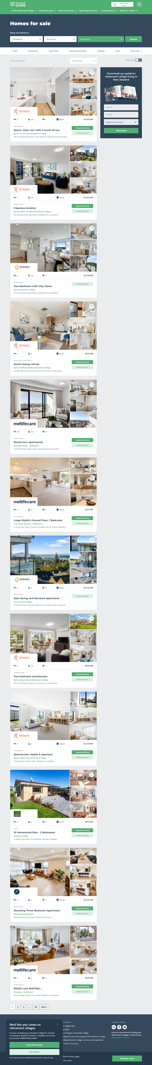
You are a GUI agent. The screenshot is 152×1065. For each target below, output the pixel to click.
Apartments (54, 51)
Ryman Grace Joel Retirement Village (30, 134)
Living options (108, 10)
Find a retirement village (22, 10)
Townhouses (33, 51)
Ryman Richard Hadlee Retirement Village (32, 368)
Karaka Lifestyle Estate (23, 914)
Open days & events (88, 10)
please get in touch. (120, 1037)
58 (36, 1007)
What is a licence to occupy (66, 1043)
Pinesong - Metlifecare (23, 992)
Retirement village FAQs (65, 1026)
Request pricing (82, 128)
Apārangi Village (21, 836)
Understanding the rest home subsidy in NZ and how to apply (80, 1036)
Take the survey (34, 1045)
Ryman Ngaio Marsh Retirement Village (31, 680)
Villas (15, 51)
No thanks (34, 1052)
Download (121, 130)
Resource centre (127, 10)
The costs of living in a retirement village (72, 1033)
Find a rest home (66, 10)
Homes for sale (46, 10)
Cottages (101, 51)
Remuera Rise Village (23, 602)
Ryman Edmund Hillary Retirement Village (32, 212)
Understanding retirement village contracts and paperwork (79, 1040)
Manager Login (127, 1058)
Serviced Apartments (78, 51)
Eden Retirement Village (24, 290)
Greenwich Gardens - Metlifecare (28, 524)
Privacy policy (66, 1060)
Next (43, 1007)
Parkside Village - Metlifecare (26, 446)
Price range (135, 51)
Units (118, 51)
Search (133, 39)
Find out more (82, 133)
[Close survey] (57, 1024)
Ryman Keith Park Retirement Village (30, 758)
